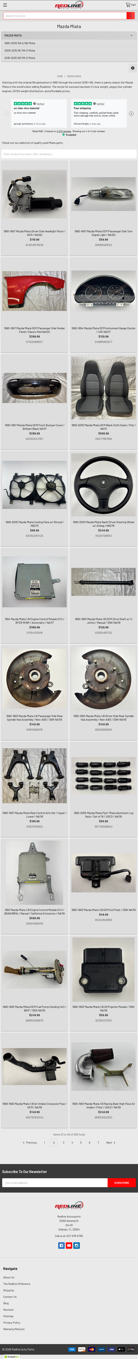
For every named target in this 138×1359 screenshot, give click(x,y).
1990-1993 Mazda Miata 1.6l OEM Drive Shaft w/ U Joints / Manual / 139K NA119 (103, 620)
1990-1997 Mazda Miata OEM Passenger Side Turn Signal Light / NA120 (103, 232)
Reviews (8, 1309)
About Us (8, 1277)
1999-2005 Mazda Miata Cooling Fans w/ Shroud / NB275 (35, 523)
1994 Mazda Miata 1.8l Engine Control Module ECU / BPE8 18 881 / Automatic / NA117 (34, 620)
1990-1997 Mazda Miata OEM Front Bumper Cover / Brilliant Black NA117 (34, 426)
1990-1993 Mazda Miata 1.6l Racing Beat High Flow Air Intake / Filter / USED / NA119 (103, 1105)
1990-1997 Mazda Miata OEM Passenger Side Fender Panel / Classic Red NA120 (34, 329)
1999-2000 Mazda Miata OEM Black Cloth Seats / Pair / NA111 (104, 426)
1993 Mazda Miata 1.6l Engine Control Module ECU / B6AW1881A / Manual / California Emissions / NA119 (34, 911)
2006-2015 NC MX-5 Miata (19, 50)
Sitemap (8, 1316)
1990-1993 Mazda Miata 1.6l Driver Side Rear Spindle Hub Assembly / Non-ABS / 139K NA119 (103, 717)
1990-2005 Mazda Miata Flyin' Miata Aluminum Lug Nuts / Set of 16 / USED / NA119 (103, 814)
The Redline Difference (16, 1283)
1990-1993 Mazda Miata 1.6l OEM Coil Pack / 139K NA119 (104, 909)
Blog (6, 1303)
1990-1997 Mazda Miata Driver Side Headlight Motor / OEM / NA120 (34, 232)
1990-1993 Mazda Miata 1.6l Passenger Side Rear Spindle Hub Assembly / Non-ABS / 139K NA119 (34, 717)
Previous (31, 1142)
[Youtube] (69, 1245)
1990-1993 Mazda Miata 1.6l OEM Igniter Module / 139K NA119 (103, 1008)
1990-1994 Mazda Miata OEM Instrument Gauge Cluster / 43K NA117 (103, 329)
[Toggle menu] (5, 5)
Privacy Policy (11, 1322)
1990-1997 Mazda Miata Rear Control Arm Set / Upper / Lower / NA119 (34, 814)
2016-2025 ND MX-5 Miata (19, 57)
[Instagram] (76, 1245)
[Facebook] (61, 1245)
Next (109, 1142)
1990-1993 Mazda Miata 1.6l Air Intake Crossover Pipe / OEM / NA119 (34, 1105)
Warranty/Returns (14, 1329)
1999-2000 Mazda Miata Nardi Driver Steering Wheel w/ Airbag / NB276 (103, 523)
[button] (133, 68)
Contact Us (10, 1296)
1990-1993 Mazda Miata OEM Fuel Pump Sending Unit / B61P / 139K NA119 (34, 1008)
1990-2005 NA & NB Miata (19, 43)
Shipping (8, 1290)
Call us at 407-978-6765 (69, 1235)
